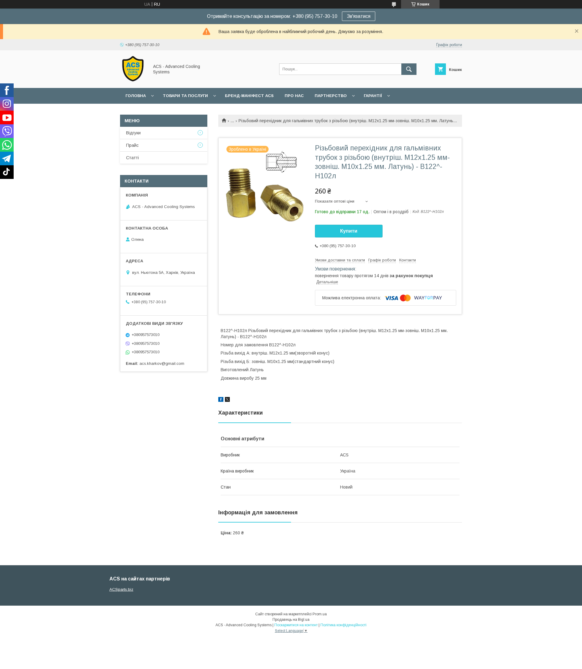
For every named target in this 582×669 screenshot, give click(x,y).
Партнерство (331, 95)
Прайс (132, 145)
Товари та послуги (185, 95)
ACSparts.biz (121, 589)
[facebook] (220, 400)
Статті (132, 157)
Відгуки (133, 132)
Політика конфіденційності (343, 625)
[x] (227, 400)
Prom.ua (320, 614)
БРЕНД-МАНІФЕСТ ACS (249, 95)
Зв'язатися (358, 16)
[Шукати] (408, 69)
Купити (348, 231)
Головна (135, 95)
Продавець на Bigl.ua (291, 619)
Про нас (294, 95)
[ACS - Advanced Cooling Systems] (133, 80)
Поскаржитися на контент (296, 625)
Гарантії (373, 95)
